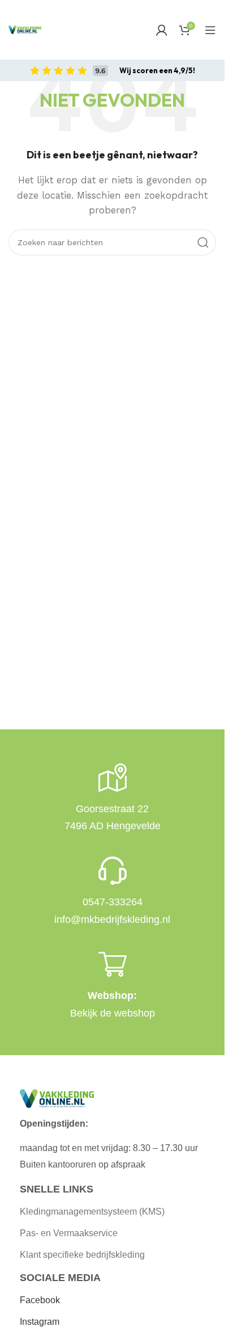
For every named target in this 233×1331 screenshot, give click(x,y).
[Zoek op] (203, 242)
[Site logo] (24, 29)
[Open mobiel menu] (210, 30)
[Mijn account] (161, 30)
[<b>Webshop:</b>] (112, 964)
